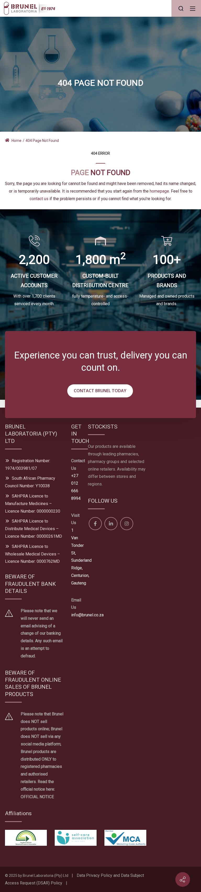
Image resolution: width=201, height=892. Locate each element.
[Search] (180, 8)
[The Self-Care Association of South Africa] (76, 837)
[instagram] (126, 523)
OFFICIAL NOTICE (37, 796)
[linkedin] (111, 523)
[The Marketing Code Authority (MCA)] (125, 837)
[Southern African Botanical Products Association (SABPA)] (26, 837)
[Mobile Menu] (192, 8)
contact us (39, 198)
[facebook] (95, 523)
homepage (159, 191)
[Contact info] (182, 879)
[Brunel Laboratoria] (31, 8)
